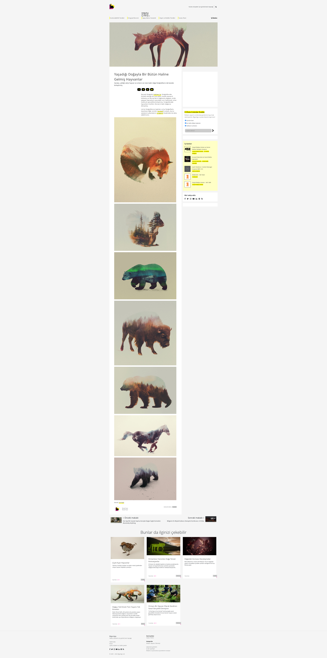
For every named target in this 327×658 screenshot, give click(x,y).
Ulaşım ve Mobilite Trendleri (167, 18)
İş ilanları (188, 144)
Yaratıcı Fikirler (150, 638)
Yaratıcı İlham (182, 18)
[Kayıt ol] (213, 130)
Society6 (160, 111)
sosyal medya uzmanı (197, 151)
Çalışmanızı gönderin (151, 647)
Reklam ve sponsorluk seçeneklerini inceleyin (158, 650)
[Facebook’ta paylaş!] (139, 89)
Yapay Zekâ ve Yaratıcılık (149, 18)
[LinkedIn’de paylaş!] (147, 89)
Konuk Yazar (125, 508)
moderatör (195, 177)
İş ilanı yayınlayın (150, 649)
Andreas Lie (157, 94)
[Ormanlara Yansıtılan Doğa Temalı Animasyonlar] (163, 546)
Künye (111, 643)
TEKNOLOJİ (178, 575)
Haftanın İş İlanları (191, 126)
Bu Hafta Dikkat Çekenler (193, 123)
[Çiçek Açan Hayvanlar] (127, 548)
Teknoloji (158, 643)
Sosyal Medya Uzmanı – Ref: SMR (201, 182)
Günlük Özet (190, 120)
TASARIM (174, 507)
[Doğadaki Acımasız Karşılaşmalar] (199, 546)
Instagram (160, 113)
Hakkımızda (112, 642)
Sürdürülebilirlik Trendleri (117, 18)
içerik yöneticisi (196, 171)
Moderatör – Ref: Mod (198, 175)
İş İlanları (214, 18)
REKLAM (143, 623)
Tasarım (153, 643)
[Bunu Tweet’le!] (143, 89)
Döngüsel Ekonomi (133, 18)
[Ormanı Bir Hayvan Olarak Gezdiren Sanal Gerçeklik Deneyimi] (163, 593)
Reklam (148, 643)
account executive (196, 161)
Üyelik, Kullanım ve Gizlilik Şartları (118, 645)
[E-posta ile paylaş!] (152, 89)
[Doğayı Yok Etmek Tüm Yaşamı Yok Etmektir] (127, 594)
